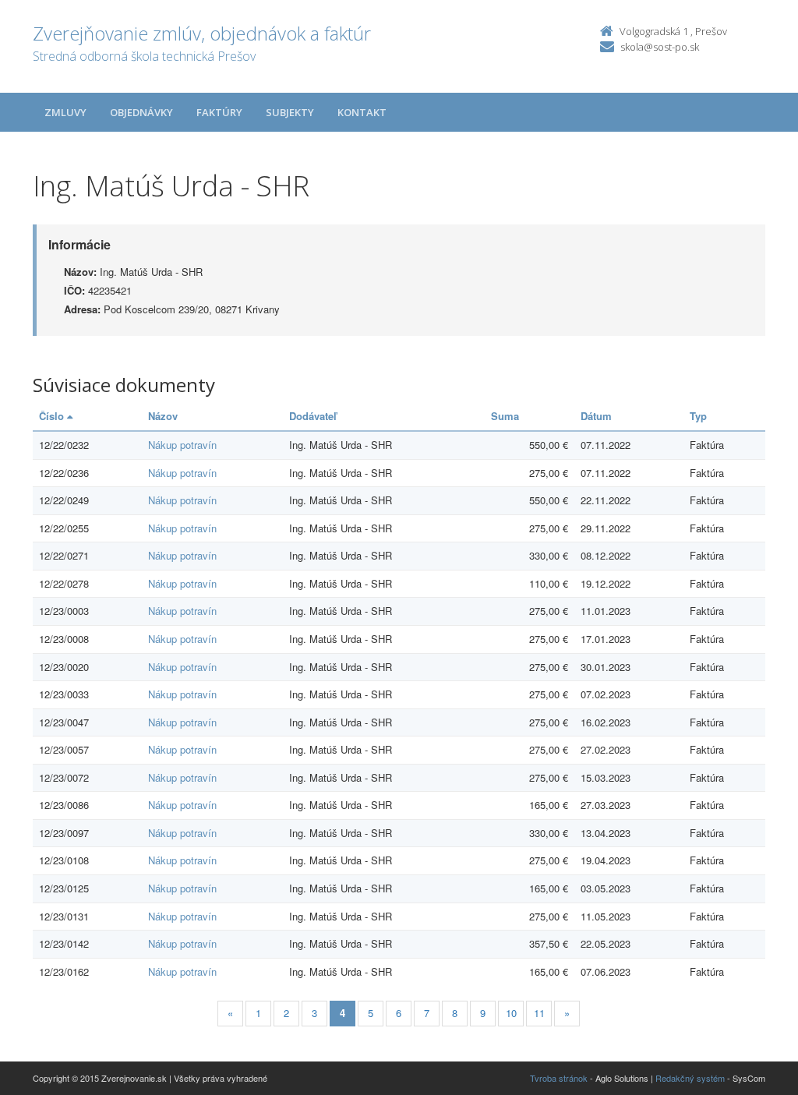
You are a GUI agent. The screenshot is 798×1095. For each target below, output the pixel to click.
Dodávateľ (313, 415)
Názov (163, 415)
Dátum (596, 415)
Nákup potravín (182, 444)
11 (539, 1012)
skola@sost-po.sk (659, 47)
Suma (505, 415)
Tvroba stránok (559, 1078)
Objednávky (141, 112)
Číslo (53, 415)
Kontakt (362, 112)
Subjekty (290, 112)
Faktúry (219, 112)
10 (511, 1012)
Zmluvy (65, 112)
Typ (698, 415)
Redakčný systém (690, 1078)
